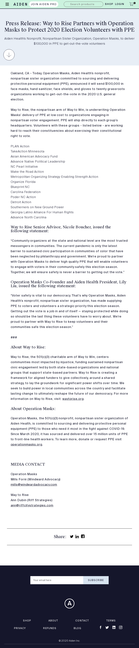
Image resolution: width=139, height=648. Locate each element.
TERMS (111, 620)
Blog (77, 628)
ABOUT (53, 620)
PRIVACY (20, 628)
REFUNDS (49, 628)
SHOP (27, 620)
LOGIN (119, 4)
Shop (109, 4)
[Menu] (7, 4)
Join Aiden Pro (44, 4)
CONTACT (82, 620)
